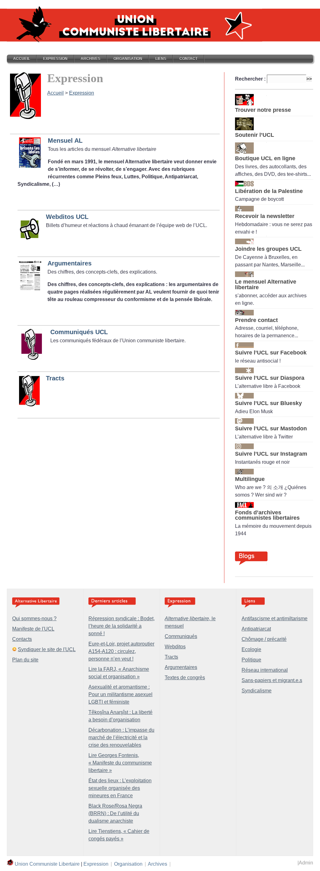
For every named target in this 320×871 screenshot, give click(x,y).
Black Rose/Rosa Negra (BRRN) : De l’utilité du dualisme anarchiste (115, 813)
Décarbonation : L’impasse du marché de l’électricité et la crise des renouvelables (121, 737)
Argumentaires (70, 263)
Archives (90, 59)
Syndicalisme (257, 690)
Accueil (21, 59)
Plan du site (25, 659)
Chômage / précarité (264, 639)
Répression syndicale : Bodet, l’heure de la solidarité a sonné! (121, 626)
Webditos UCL (67, 216)
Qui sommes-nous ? (34, 618)
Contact (188, 59)
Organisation (127, 59)
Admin (306, 862)
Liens (160, 59)
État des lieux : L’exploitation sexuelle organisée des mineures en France (120, 788)
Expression (55, 59)
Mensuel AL (65, 140)
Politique (251, 659)
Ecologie (251, 649)
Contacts (22, 639)
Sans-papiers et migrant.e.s (272, 680)
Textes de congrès (185, 677)
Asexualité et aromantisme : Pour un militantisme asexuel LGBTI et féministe (120, 694)
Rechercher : (250, 79)
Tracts (55, 378)
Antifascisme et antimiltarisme (275, 618)
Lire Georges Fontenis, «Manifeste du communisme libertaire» (120, 763)
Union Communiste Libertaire (47, 864)
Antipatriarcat (256, 628)
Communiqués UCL (79, 332)
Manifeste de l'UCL (33, 628)
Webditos (175, 646)
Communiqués (181, 636)
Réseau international (265, 670)
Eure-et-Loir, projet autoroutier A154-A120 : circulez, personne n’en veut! (121, 651)
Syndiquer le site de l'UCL (47, 649)
